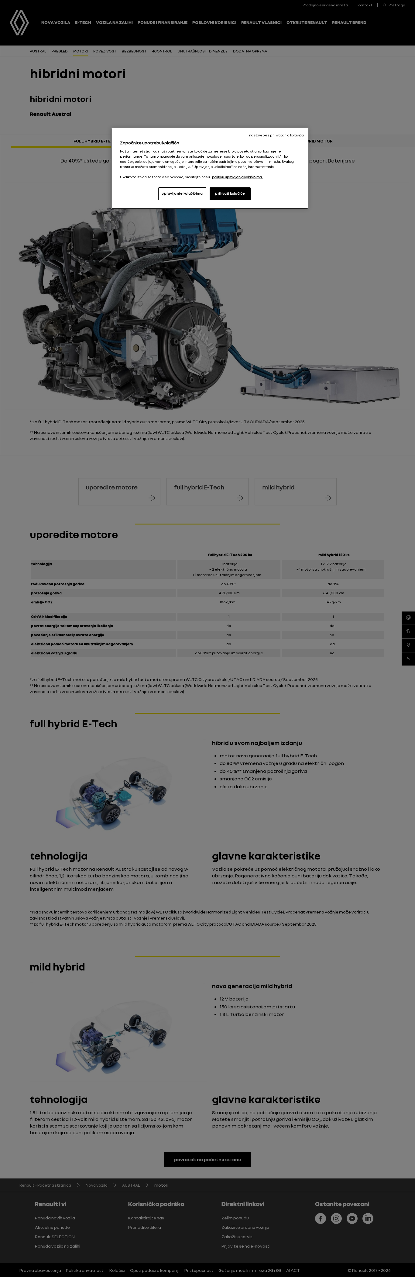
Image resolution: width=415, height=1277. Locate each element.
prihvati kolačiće (230, 193)
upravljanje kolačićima (182, 193)
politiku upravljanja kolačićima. (237, 177)
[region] (209, 168)
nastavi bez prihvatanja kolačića (276, 135)
